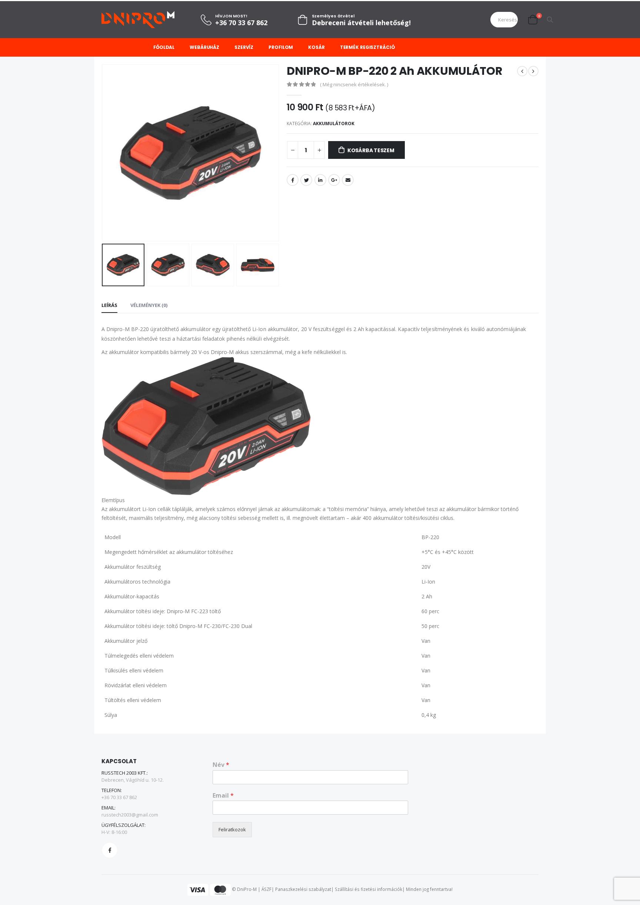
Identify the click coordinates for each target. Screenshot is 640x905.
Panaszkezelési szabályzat (303, 889)
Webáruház (204, 47)
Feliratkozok (232, 829)
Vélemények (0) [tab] (148, 305)
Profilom (281, 47)
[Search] (550, 19)
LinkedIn (320, 180)
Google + (334, 180)
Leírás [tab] (109, 305)
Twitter (306, 180)
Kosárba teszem (370, 150)
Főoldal (163, 47)
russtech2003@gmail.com (129, 814)
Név (221, 765)
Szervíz (243, 47)
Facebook (293, 180)
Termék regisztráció (367, 47)
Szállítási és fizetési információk (368, 889)
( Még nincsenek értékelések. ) (354, 84)
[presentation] (103, 152)
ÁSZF (266, 889)
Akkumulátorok (333, 123)
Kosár (316, 47)
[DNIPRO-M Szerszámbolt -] (137, 19)
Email (348, 180)
